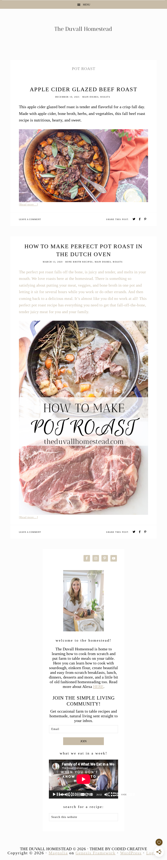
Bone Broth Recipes (79, 262)
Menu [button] (86, 4)
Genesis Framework (95, 853)
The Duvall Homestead (83, 30)
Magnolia (58, 853)
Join (83, 741)
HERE (98, 686)
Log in (152, 853)
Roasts (105, 97)
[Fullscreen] (131, 794)
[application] (83, 779)
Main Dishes (90, 97)
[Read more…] (28, 204)
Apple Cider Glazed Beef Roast (83, 89)
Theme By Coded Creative (118, 849)
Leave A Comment (30, 219)
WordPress (131, 853)
